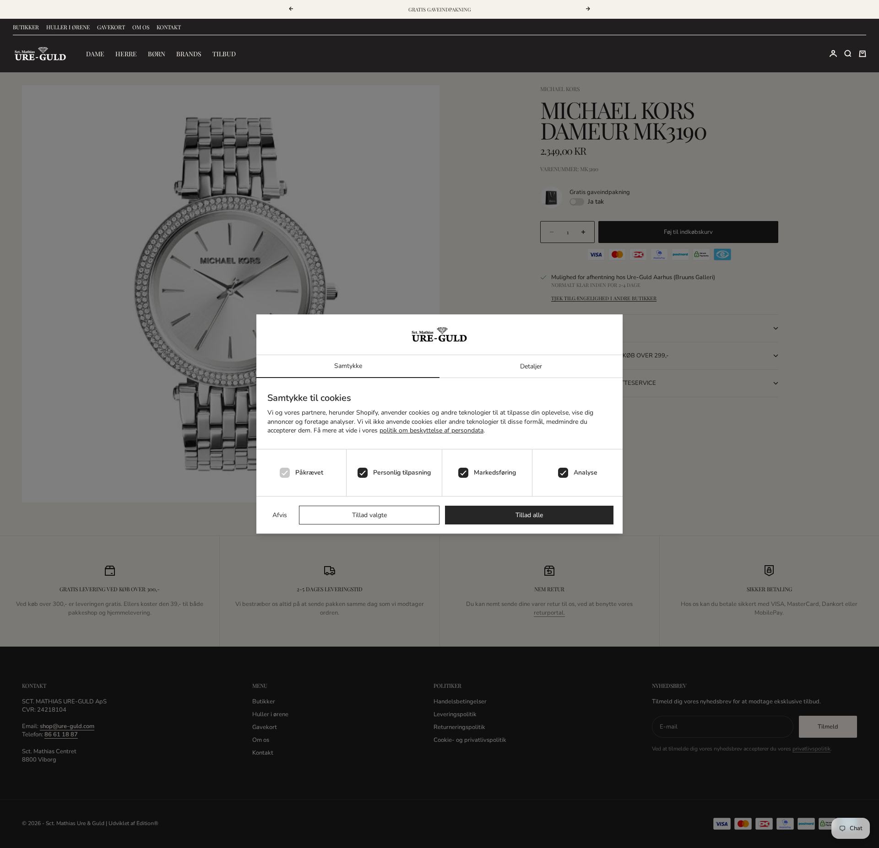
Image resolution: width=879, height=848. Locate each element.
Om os (140, 27)
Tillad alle (529, 515)
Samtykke (348, 366)
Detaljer (531, 366)
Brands (188, 53)
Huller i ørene (68, 27)
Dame (95, 53)
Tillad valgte (369, 515)
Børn (156, 53)
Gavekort (111, 27)
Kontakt (169, 27)
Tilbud (224, 53)
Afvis (279, 515)
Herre (126, 53)
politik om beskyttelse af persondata (431, 430)
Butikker (26, 27)
